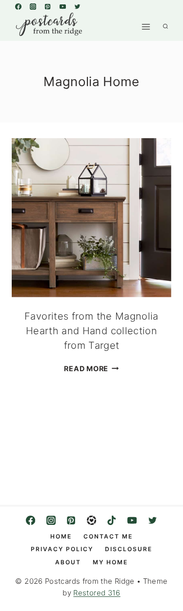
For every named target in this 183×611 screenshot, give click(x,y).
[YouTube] (62, 6)
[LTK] (91, 520)
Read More (91, 368)
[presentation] (91, 217)
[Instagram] (32, 6)
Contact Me (108, 536)
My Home (110, 562)
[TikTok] (112, 520)
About (68, 562)
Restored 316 (96, 592)
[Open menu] (146, 26)
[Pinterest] (47, 6)
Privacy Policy (62, 549)
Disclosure (128, 549)
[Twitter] (77, 6)
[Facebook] (18, 6)
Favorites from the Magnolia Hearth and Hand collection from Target (91, 330)
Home (61, 536)
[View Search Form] (165, 27)
